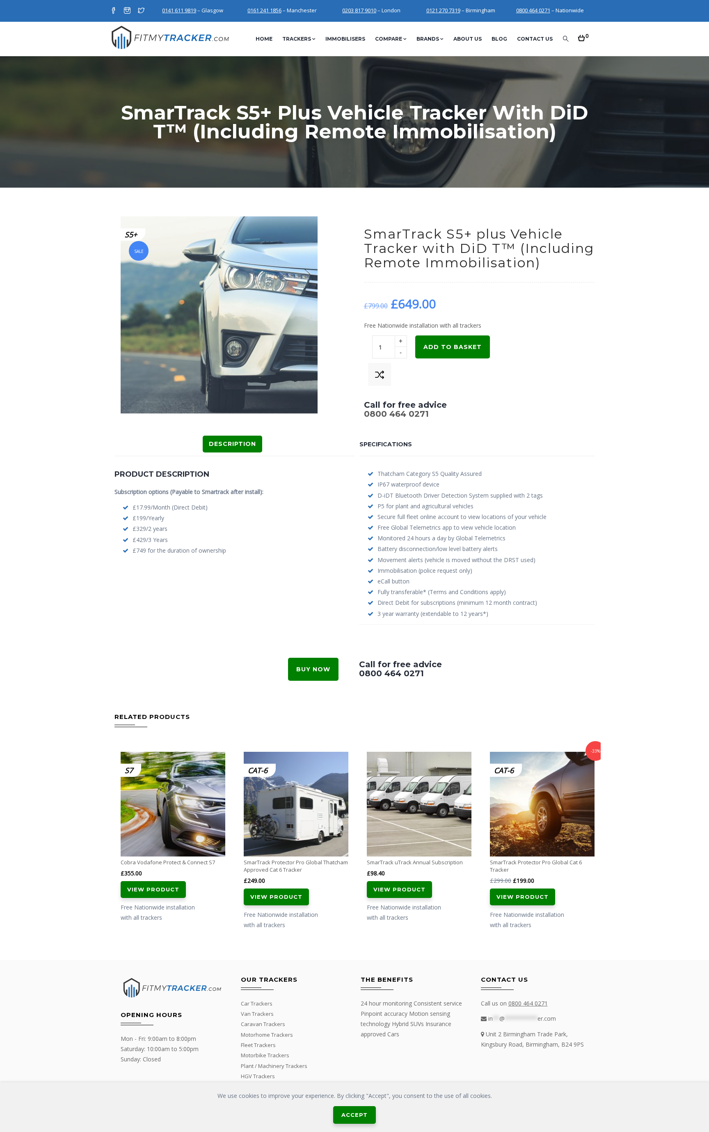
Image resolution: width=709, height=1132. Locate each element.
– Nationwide (550, 10)
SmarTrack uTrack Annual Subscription (415, 862)
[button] (583, 35)
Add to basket (452, 347)
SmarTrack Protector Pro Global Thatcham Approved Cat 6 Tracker (296, 866)
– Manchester (282, 10)
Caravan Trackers (263, 1024)
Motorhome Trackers (267, 1034)
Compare (388, 39)
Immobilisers (345, 39)
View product (153, 889)
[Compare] (379, 374)
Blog (499, 39)
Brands (427, 39)
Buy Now (313, 669)
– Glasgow (192, 10)
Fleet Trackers (258, 1045)
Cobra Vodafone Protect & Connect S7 (168, 862)
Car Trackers (256, 1003)
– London (371, 10)
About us (467, 39)
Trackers (296, 39)
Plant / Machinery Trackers (274, 1066)
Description (232, 444)
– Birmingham (460, 10)
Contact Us (535, 39)
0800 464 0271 (396, 414)
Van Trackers (257, 1013)
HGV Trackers (258, 1076)
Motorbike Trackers (265, 1055)
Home (264, 39)
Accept (354, 1114)
